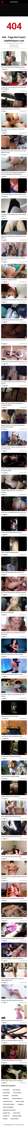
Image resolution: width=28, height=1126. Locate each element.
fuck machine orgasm (9, 1104)
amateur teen (6, 1113)
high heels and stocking (9, 1110)
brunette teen (6, 1092)
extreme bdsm (14, 1118)
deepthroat (6, 1098)
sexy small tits (16, 1090)
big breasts (15, 1095)
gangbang (20, 1104)
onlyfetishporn (14, 2)
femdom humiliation (8, 1107)
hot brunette (6, 1090)
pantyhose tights (17, 1116)
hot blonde (5, 1095)
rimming (5, 1118)
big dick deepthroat (17, 1098)
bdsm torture (16, 1113)
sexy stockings (17, 1092)
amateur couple (20, 1101)
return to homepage (14, 46)
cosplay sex (6, 1116)
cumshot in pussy (7, 1101)
